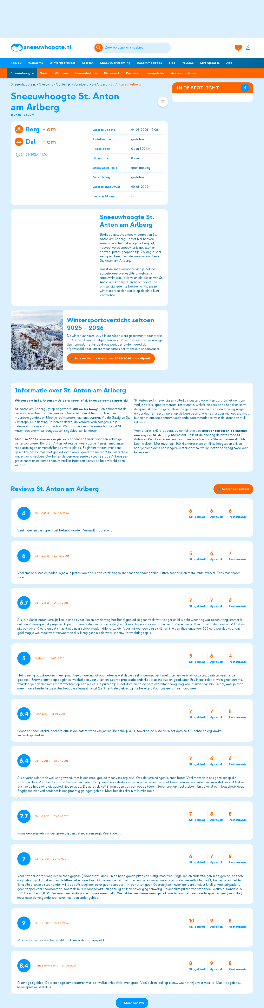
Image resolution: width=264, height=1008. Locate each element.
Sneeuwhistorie (86, 73)
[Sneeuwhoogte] (50, 48)
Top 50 (16, 63)
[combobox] (137, 48)
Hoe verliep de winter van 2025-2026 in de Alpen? (113, 358)
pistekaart (145, 278)
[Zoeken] (137, 48)
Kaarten (88, 63)
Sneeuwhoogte (22, 73)
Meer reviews (134, 1003)
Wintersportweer (62, 63)
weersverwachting (124, 273)
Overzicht (46, 84)
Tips (172, 63)
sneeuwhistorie (110, 278)
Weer (44, 73)
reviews (128, 278)
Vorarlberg (80, 84)
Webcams (35, 63)
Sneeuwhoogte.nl (23, 84)
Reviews (188, 63)
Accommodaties (149, 63)
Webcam (61, 73)
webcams (146, 273)
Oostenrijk (63, 84)
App (229, 63)
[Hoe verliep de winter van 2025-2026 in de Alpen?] (37, 340)
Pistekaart (111, 73)
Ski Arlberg (99, 84)
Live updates (210, 63)
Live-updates (154, 73)
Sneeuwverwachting (115, 63)
